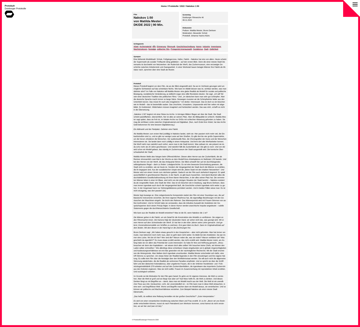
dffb (154, 46)
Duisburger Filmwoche (147, 320)
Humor (198, 46)
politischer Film (163, 49)
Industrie (206, 46)
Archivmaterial (145, 46)
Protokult (10, 5)
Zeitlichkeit (214, 49)
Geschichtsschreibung (185, 46)
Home (164, 6)
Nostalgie (152, 49)
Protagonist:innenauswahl (181, 49)
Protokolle (173, 6)
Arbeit (136, 46)
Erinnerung (161, 46)
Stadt (206, 49)
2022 (182, 6)
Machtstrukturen (140, 49)
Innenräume (216, 46)
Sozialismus (198, 49)
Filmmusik (171, 46)
